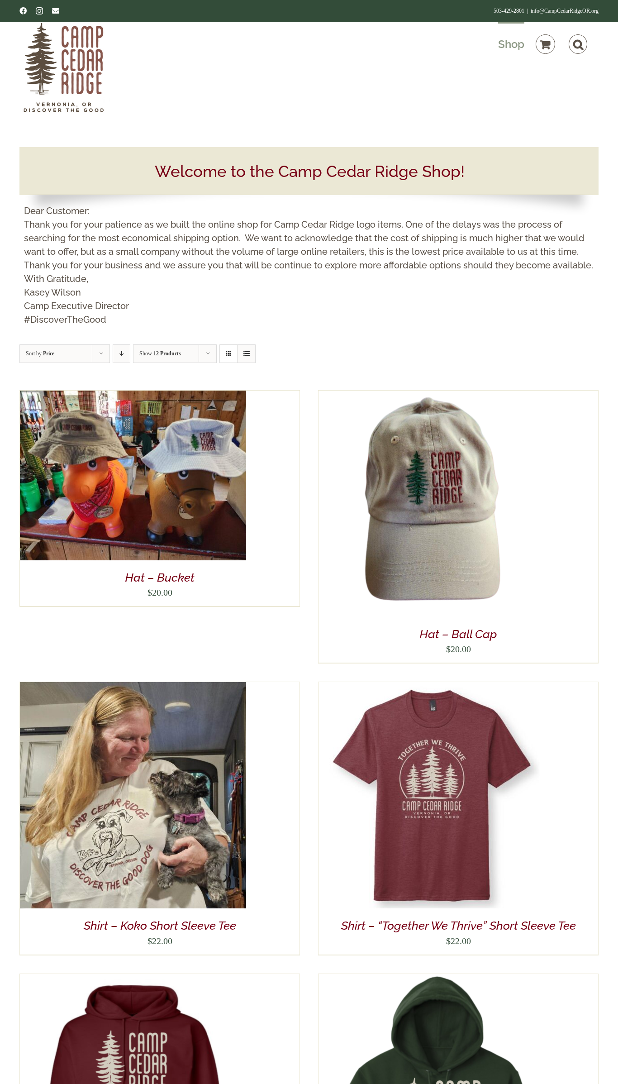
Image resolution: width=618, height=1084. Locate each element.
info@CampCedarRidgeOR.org (565, 11)
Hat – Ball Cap (458, 634)
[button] (578, 43)
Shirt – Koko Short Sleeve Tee (160, 925)
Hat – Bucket (160, 577)
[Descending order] (121, 353)
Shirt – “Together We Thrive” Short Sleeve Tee (458, 925)
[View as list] (246, 354)
